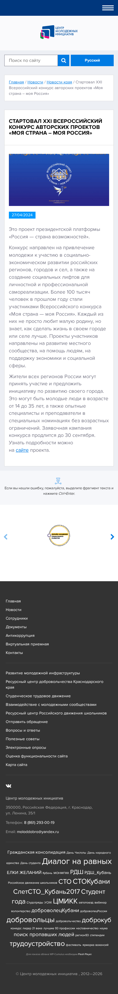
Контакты (14, 652)
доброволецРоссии (93, 911)
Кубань (47, 873)
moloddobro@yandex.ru (38, 831)
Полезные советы (23, 738)
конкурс (16, 928)
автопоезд (86, 902)
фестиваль (73, 945)
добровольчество (68, 921)
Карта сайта (16, 764)
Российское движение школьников (32, 883)
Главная (13, 601)
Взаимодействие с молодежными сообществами (51, 704)
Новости (13, 609)
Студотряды (35, 902)
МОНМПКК (61, 873)
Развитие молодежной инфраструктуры (43, 673)
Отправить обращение (27, 721)
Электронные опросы (26, 747)
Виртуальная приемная (27, 644)
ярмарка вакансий (95, 945)
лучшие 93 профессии (59, 928)
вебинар (101, 902)
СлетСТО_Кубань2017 (46, 891)
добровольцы (31, 919)
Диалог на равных (77, 861)
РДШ (76, 872)
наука (104, 928)
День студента (30, 863)
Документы (16, 626)
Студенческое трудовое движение (38, 696)
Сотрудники (17, 618)
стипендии (97, 935)
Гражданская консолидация (36, 852)
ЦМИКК (65, 901)
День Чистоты (76, 852)
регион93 (82, 935)
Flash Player (84, 954)
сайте (22, 450)
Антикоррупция (20, 635)
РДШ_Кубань (97, 872)
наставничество (87, 928)
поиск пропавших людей (44, 934)
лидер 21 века (32, 928)
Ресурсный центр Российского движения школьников (56, 713)
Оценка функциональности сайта (37, 756)
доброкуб (96, 920)
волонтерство (20, 911)
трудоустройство (37, 943)
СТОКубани (91, 881)
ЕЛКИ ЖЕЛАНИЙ (24, 872)
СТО (65, 881)
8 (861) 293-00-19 (39, 822)
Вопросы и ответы (23, 730)
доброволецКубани (55, 910)
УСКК (48, 902)
